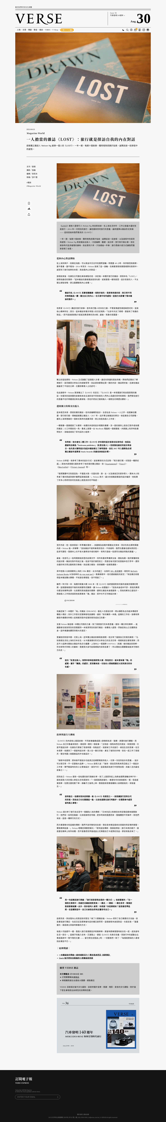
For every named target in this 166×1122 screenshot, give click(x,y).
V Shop (55, 30)
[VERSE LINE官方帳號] (148, 30)
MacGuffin (63, 467)
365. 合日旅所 (116, 571)
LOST (64, 226)
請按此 (76, 977)
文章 (24, 30)
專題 (30, 30)
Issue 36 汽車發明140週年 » (117, 14)
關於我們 (80, 1114)
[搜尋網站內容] (127, 30)
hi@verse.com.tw (94, 1117)
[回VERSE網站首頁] (38, 18)
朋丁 (100, 571)
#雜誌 (29, 182)
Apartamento (111, 464)
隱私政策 (86, 1114)
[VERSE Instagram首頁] (144, 30)
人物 (19, 30)
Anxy (122, 464)
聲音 (35, 30)
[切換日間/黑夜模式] (123, 30)
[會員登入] (131, 30)
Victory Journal (77, 467)
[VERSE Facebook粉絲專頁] (139, 30)
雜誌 (41, 30)
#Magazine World (34, 186)
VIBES (47, 30)
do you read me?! (87, 574)
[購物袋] (135, 30)
